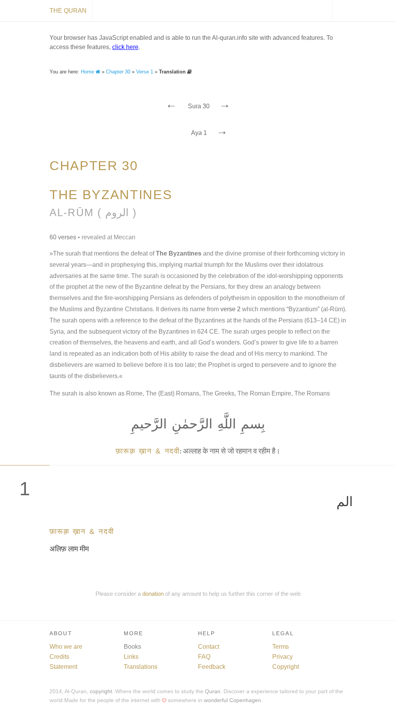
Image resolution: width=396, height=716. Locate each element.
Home (88, 72)
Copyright (285, 666)
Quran (212, 691)
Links (131, 656)
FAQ (204, 656)
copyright (101, 691)
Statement (63, 666)
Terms (280, 646)
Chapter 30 (118, 72)
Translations (140, 666)
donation (153, 593)
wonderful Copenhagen (232, 700)
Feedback (211, 666)
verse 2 (230, 309)
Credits (59, 656)
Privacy (282, 656)
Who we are (66, 646)
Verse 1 (144, 72)
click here (125, 47)
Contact (208, 646)
